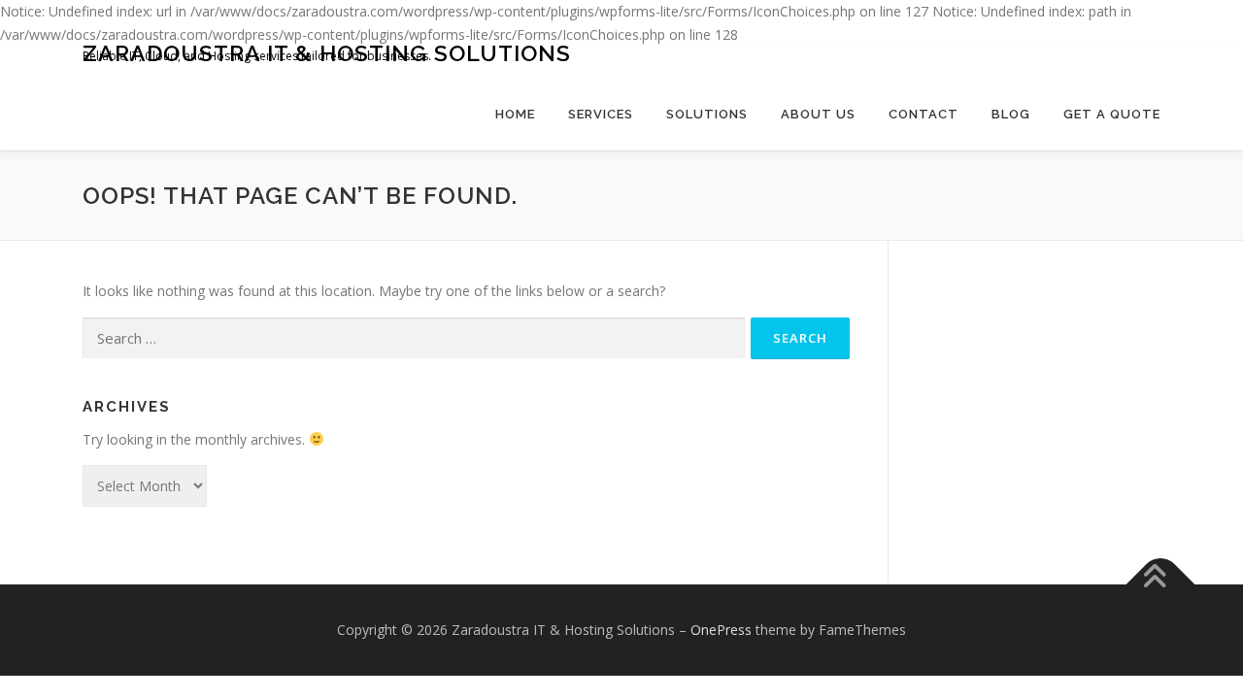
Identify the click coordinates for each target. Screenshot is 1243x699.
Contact (923, 114)
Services (600, 114)
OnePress (721, 629)
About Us (818, 114)
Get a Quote (1111, 114)
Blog (1010, 114)
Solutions (707, 114)
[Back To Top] (1160, 584)
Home (515, 114)
